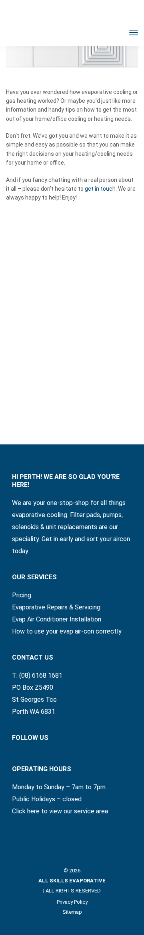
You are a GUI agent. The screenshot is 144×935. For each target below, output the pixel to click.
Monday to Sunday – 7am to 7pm (59, 787)
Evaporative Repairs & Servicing (56, 607)
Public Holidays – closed (47, 799)
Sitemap (72, 912)
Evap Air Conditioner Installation (56, 619)
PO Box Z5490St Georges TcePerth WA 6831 (34, 699)
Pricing (21, 595)
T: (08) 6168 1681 (37, 675)
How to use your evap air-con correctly (67, 631)
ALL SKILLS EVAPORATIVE (72, 881)
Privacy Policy (72, 902)
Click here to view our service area (60, 811)
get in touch (100, 188)
